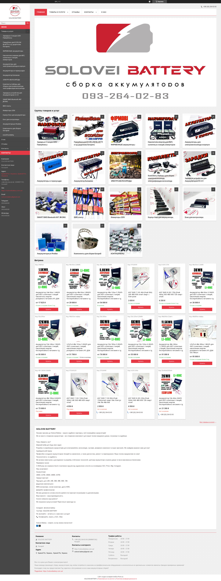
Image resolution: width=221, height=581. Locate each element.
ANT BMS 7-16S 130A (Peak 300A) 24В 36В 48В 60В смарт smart (78, 400)
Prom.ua (120, 577)
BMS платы (7, 106)
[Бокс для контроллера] (199, 203)
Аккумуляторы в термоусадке (14, 71)
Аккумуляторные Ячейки (12, 124)
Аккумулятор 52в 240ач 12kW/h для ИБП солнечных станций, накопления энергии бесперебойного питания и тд (48, 347)
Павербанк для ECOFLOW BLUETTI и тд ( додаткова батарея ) (12, 44)
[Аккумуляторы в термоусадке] (51, 167)
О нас (3, 139)
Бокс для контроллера (11, 119)
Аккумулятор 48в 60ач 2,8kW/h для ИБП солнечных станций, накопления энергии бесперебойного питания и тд (79, 295)
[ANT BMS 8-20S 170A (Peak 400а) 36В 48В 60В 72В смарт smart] (171, 278)
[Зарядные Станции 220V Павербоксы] (51, 131)
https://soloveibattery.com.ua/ (12, 190)
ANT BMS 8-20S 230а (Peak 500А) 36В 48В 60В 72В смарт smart (140, 400)
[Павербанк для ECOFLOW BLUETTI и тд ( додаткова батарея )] (88, 131)
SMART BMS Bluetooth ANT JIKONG (12, 100)
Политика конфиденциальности (126, 579)
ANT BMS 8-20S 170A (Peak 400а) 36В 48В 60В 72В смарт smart (170, 294)
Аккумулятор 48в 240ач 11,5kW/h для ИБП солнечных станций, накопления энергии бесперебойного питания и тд (171, 347)
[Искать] (27, 23)
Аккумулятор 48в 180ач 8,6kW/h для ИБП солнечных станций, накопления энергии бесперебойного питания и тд (48, 401)
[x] (40, 526)
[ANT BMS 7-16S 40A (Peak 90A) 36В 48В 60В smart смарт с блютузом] (141, 278)
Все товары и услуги (207, 422)
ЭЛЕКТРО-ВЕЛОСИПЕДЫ (11, 80)
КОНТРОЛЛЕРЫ (8, 135)
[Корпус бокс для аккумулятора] (162, 203)
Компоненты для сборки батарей (12, 129)
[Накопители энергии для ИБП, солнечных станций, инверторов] (162, 131)
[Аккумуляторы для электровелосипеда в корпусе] (199, 131)
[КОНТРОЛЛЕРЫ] (125, 240)
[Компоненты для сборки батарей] (88, 240)
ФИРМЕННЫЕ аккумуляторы (13, 51)
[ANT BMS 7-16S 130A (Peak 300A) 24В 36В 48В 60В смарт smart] (79, 384)
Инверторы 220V (9, 110)
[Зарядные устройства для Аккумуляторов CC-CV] (199, 167)
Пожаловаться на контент (106, 579)
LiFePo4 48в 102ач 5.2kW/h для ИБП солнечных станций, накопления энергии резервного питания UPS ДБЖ (79, 347)
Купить (48, 309)
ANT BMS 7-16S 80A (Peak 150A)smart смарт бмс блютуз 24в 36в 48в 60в (109, 400)
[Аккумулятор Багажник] (88, 167)
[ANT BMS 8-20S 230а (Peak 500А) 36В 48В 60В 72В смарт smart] (141, 384)
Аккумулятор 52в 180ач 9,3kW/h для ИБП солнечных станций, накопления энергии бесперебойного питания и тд (109, 347)
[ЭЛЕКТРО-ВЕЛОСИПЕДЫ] (125, 167)
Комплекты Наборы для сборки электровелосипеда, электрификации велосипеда (14, 86)
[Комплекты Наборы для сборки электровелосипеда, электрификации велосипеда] (162, 167)
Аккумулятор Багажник (11, 75)
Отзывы (4, 144)
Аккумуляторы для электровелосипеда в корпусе (14, 65)
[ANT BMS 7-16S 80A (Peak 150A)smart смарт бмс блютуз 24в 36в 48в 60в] (110, 384)
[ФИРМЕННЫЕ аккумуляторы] (125, 131)
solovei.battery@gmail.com (10, 197)
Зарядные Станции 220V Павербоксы (12, 37)
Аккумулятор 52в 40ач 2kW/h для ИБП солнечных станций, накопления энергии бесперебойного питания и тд (171, 401)
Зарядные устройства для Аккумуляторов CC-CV (12, 94)
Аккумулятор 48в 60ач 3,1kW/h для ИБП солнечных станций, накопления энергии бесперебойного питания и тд (202, 295)
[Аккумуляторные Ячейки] (51, 240)
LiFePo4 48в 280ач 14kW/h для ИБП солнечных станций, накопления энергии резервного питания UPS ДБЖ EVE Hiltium (202, 348)
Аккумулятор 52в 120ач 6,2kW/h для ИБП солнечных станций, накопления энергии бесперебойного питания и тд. (140, 347)
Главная (41, 12)
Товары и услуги (7, 31)
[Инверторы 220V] (125, 203)
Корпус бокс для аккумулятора (14, 115)
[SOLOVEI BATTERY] (15, 10)
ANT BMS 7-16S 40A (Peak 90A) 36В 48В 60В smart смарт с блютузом (140, 294)
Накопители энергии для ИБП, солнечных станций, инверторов (14, 57)
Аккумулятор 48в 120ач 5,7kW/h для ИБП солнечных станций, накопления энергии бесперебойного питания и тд (109, 295)
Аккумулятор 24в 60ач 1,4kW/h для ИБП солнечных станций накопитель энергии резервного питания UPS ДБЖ (48, 295)
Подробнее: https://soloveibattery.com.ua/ (49, 571)
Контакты (5, 148)
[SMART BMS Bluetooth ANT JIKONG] (51, 203)
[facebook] (37, 526)
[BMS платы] (88, 203)
